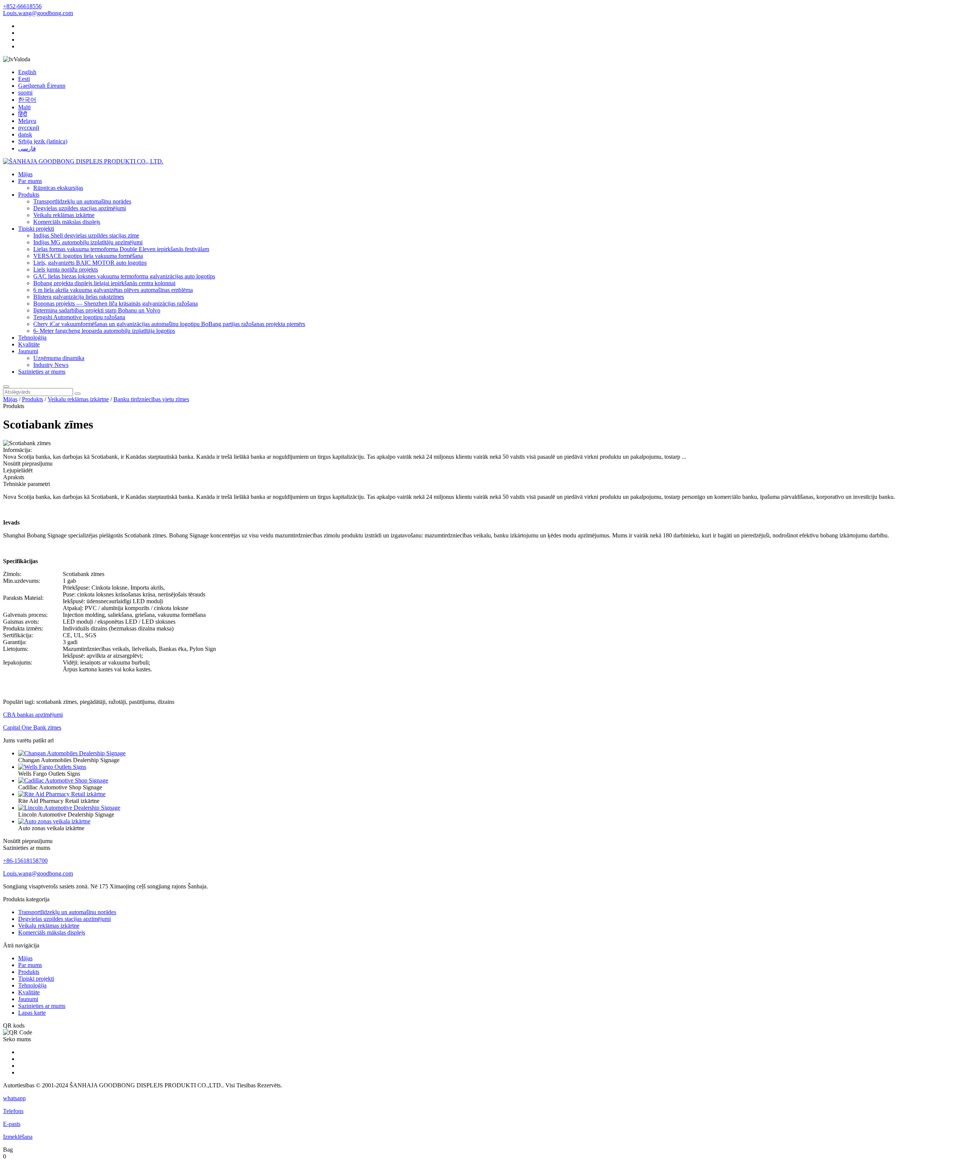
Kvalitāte (29, 344)
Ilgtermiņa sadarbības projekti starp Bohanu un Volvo (96, 310)
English (27, 72)
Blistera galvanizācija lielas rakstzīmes (78, 296)
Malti (24, 107)
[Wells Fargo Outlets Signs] (52, 767)
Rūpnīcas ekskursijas (58, 188)
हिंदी (22, 114)
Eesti (24, 79)
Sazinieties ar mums (41, 371)
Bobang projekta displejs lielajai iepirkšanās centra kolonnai (104, 283)
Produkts (28, 194)
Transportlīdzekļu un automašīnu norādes (82, 201)
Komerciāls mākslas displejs (66, 222)
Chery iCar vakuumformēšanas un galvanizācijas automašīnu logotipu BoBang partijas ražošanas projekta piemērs (169, 324)
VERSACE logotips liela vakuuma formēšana (88, 256)
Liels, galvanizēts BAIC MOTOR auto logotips (90, 262)
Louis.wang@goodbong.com (38, 13)
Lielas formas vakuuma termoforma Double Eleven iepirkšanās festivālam (121, 249)
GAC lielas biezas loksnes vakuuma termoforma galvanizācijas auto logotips (124, 276)
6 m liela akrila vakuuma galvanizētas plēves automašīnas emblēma (113, 290)
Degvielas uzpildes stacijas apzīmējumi (79, 208)
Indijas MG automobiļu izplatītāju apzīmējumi (88, 242)
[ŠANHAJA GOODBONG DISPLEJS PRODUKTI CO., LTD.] (83, 161)
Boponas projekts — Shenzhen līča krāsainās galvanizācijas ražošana (115, 303)
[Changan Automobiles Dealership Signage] (72, 753)
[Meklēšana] (6, 386)
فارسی (27, 148)
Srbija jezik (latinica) (42, 141)
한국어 (27, 99)
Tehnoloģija (32, 337)
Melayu (27, 121)
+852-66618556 (22, 6)
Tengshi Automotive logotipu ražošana (79, 317)
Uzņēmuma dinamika (58, 358)
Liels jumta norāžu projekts (65, 269)
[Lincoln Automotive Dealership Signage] (69, 807)
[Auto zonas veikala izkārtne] (54, 821)
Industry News (50, 365)
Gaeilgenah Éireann (41, 85)
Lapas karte (32, 1012)
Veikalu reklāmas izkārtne (64, 215)
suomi (25, 92)
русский (28, 127)
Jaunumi (28, 351)
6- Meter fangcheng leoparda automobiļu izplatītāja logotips (104, 331)
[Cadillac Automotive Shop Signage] (63, 780)
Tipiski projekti (36, 228)
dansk (25, 134)
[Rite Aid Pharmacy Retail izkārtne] (61, 794)
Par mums (30, 181)
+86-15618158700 (25, 860)
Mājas (25, 174)
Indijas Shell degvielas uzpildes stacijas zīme (86, 235)
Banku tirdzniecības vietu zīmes (151, 399)
